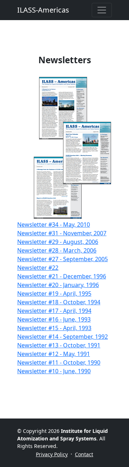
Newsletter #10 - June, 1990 (54, 371)
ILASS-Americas (43, 10)
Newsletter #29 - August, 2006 (57, 242)
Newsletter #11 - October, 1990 (58, 362)
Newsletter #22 (37, 268)
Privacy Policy (52, 454)
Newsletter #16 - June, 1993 (54, 319)
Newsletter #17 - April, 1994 (54, 311)
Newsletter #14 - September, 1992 (62, 337)
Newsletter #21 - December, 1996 (61, 276)
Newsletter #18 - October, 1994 (58, 302)
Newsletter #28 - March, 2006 (56, 250)
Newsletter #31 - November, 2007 (61, 233)
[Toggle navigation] (102, 10)
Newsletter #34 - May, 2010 (53, 224)
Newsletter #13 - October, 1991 (58, 345)
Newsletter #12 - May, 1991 (53, 354)
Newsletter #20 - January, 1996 (58, 285)
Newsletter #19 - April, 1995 (54, 293)
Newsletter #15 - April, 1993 (54, 328)
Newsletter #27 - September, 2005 (62, 259)
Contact (84, 454)
